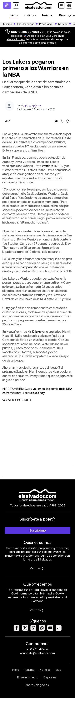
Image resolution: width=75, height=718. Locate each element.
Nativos (63, 23)
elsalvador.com (16, 39)
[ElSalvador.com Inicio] (38, 5)
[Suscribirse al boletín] (7, 5)
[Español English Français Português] (69, 5)
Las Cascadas (25, 23)
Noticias (29, 15)
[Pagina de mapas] (61, 5)
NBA (12, 142)
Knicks (36, 331)
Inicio (14, 15)
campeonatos (30, 267)
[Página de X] (25, 630)
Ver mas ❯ (37, 568)
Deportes (49, 677)
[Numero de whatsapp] (42, 630)
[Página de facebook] (16, 630)
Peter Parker (46, 23)
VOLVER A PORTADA (16, 400)
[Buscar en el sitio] (16, 5)
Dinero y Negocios (37, 685)
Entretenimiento (27, 677)
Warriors (47, 166)
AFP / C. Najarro (31, 106)
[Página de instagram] (33, 630)
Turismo (47, 15)
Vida (58, 669)
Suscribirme (37, 530)
